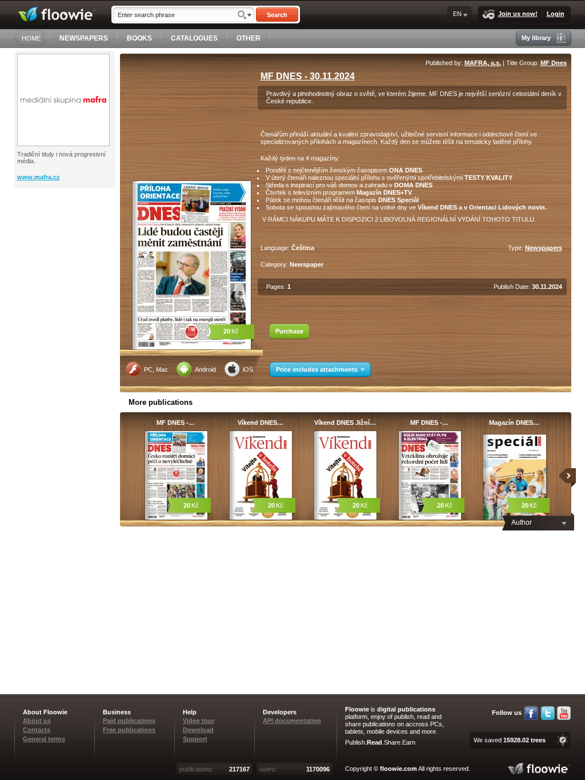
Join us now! (518, 13)
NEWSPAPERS (83, 38)
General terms (44, 738)
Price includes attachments (317, 369)
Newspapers (543, 247)
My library (536, 37)
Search (277, 14)
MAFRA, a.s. (482, 62)
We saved (510, 740)
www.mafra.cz (38, 177)
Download (198, 729)
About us (37, 720)
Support (195, 738)
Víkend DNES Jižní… (345, 422)
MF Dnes (553, 62)
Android (205, 369)
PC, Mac (156, 369)
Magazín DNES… (514, 422)
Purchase (289, 331)
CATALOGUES (194, 38)
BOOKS (139, 38)
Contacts (36, 729)
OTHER (249, 38)
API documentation (292, 720)
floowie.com (398, 768)
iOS (248, 369)
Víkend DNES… (260, 422)
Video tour (198, 720)
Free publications (129, 729)
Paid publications (129, 720)
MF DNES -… (176, 422)
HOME (31, 38)
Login (555, 13)
